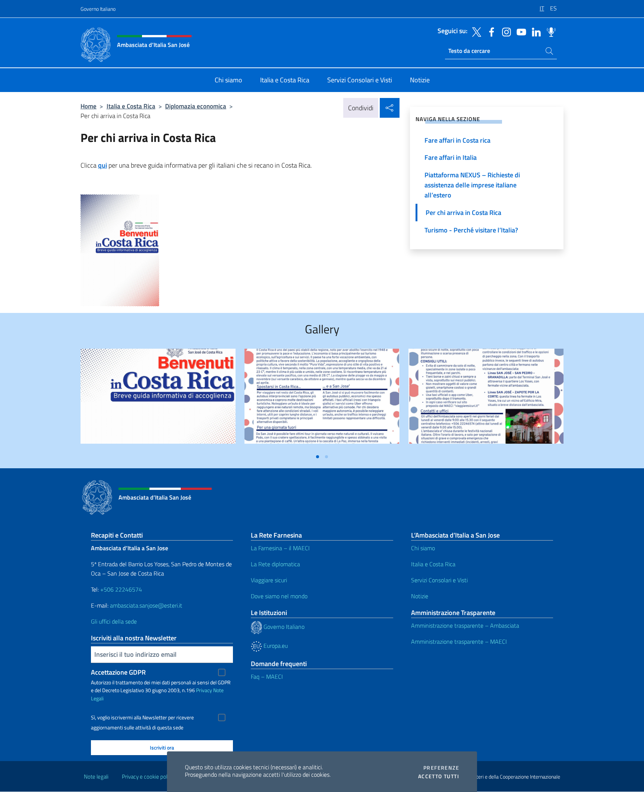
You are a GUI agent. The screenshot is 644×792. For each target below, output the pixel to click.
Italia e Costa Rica (131, 106)
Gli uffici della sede (114, 621)
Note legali (96, 776)
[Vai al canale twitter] (474, 31)
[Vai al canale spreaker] (549, 31)
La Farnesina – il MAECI (280, 548)
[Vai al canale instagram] (504, 31)
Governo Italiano (98, 9)
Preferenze (441, 767)
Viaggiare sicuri (269, 580)
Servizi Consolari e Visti (439, 580)
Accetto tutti (438, 776)
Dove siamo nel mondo (279, 596)
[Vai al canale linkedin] (534, 31)
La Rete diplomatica (275, 564)
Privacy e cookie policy (148, 776)
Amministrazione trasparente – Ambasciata (465, 625)
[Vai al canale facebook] (489, 31)
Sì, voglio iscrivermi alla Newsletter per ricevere (142, 717)
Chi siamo (423, 548)
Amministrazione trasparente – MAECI (459, 641)
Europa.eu (275, 645)
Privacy (204, 690)
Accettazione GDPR (118, 672)
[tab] (317, 456)
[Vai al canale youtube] (519, 31)
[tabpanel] (158, 399)
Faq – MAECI (267, 676)
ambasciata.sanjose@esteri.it (146, 605)
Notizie (419, 596)
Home (88, 106)
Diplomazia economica (195, 106)
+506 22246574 (121, 589)
